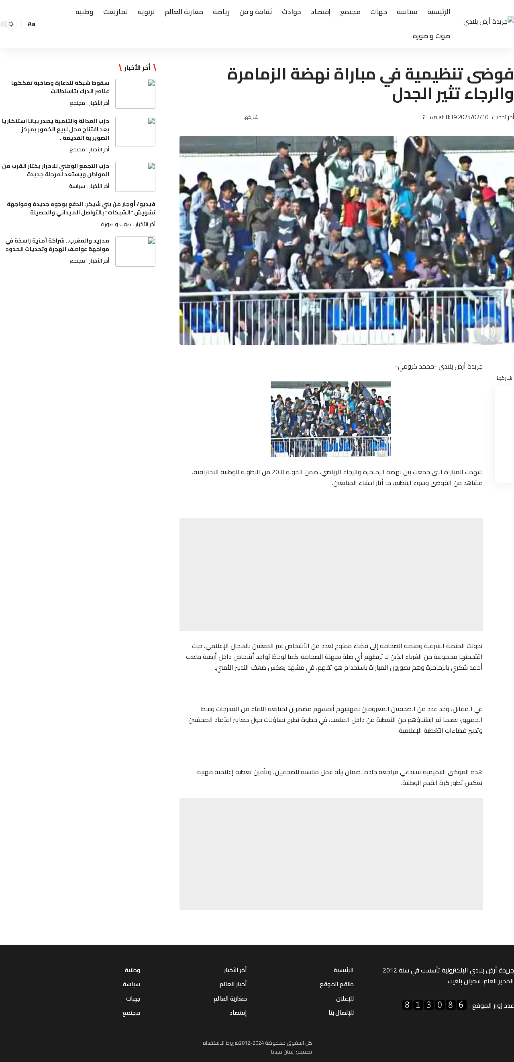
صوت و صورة (116, 224)
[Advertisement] (331, 574)
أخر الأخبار (99, 102)
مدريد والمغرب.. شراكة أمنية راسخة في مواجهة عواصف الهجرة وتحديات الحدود (57, 244)
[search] (44, 24)
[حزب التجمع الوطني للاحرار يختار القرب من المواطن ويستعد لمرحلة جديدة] (135, 177)
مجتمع (77, 102)
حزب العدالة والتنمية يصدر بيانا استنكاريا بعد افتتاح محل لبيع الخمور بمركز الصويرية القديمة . (55, 129)
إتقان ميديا (283, 1051)
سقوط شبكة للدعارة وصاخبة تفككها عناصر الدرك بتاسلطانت (60, 86)
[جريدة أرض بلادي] (488, 24)
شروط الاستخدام (220, 1043)
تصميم (304, 1051)
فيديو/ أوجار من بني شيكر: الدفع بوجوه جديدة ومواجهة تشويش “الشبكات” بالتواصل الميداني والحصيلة (81, 208)
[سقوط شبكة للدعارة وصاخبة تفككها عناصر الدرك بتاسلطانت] (135, 94)
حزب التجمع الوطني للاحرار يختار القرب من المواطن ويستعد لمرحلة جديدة (55, 170)
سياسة (77, 185)
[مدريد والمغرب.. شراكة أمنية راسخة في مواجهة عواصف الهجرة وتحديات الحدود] (135, 251)
